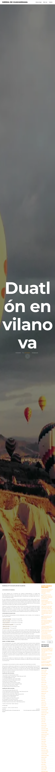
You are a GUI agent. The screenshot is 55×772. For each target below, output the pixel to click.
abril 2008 (43, 764)
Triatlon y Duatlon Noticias (13, 707)
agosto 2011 (43, 693)
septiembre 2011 (44, 691)
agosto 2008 (43, 757)
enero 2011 (43, 705)
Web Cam (45, 2)
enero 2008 (43, 769)
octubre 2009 (44, 732)
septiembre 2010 (44, 712)
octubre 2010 (44, 711)
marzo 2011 (43, 702)
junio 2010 (43, 718)
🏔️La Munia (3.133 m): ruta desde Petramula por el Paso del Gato (46, 617)
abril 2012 (43, 679)
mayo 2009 (43, 741)
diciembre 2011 (44, 686)
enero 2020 (43, 671)
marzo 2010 (43, 723)
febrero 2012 (44, 682)
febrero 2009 (44, 746)
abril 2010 (43, 721)
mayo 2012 (43, 677)
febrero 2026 (44, 670)
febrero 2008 (44, 767)
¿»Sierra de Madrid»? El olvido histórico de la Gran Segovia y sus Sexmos (47, 627)
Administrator (27, 352)
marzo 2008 (43, 766)
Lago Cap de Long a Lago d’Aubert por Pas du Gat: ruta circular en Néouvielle (46, 607)
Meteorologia (39, 2)
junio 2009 (43, 739)
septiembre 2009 (45, 734)
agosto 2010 (43, 714)
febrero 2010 (44, 725)
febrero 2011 (43, 703)
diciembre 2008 (44, 750)
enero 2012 (43, 684)
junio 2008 (43, 760)
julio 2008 (43, 759)
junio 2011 (43, 696)
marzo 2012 (43, 680)
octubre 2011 (44, 689)
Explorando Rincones (46, 586)
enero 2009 (43, 748)
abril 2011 (43, 700)
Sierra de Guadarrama (15, 2)
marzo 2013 (43, 675)
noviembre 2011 (44, 687)
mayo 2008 (43, 762)
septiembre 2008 (45, 755)
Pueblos (50, 2)
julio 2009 (43, 737)
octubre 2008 (44, 753)
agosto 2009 (43, 735)
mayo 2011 (43, 698)
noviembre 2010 (44, 709)
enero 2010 (43, 727)
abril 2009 (43, 743)
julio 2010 (43, 716)
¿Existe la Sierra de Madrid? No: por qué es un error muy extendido (46, 632)
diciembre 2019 (44, 673)
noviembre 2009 (44, 730)
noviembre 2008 (44, 751)
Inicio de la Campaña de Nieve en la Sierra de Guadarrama (46, 658)
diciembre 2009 (44, 728)
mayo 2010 (43, 719)
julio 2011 (43, 695)
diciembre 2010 (44, 707)
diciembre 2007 (44, 771)
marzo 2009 (43, 744)
